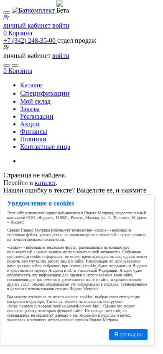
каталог (45, 182)
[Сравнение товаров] (15, 65)
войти (60, 55)
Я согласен (128, 334)
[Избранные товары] (6, 65)
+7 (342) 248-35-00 (30, 40)
